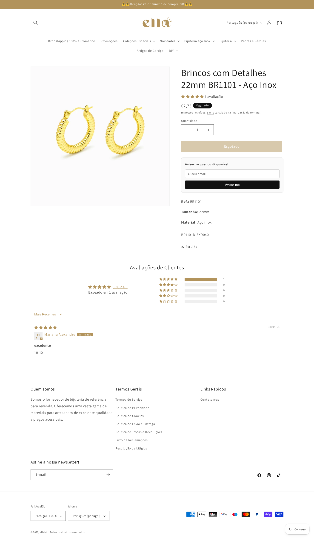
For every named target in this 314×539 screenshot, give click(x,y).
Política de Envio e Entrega (135, 424)
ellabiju (44, 532)
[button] (36, 23)
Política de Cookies (129, 416)
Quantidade (189, 121)
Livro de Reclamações (131, 440)
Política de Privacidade (132, 408)
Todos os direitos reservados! (68, 532)
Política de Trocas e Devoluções (138, 432)
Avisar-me (232, 184)
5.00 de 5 (120, 286)
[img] (45, 327)
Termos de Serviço (128, 400)
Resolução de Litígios (131, 448)
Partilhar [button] (192, 247)
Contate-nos (209, 400)
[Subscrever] (108, 474)
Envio (210, 112)
